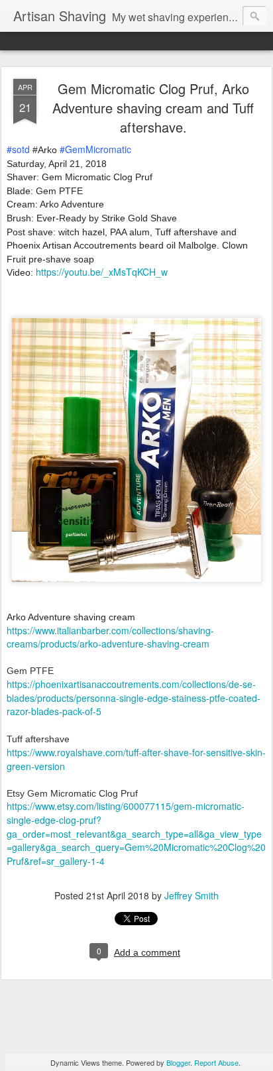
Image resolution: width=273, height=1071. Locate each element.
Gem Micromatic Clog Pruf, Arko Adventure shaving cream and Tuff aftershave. (153, 108)
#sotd (18, 149)
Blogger (178, 1062)
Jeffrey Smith (191, 895)
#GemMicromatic (95, 149)
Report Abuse (216, 1062)
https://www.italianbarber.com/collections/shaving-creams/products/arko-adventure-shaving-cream (110, 637)
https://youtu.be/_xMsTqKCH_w (102, 271)
